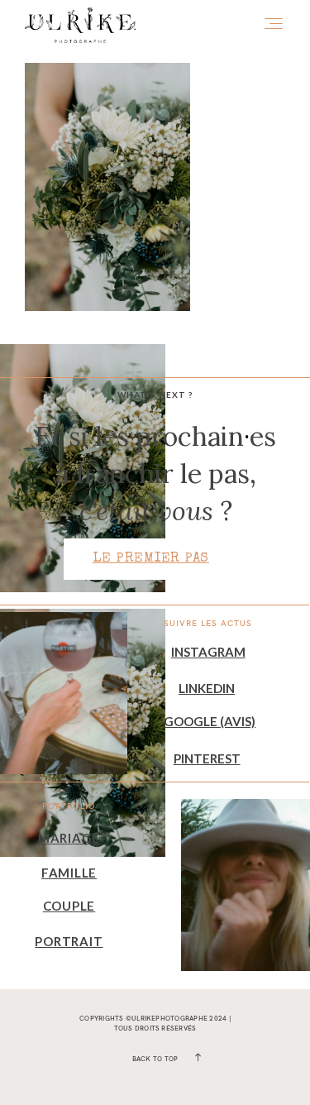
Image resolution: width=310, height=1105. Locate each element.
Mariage (69, 837)
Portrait (69, 941)
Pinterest (207, 758)
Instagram (208, 651)
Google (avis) (209, 721)
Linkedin (207, 688)
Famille (69, 872)
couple (69, 905)
